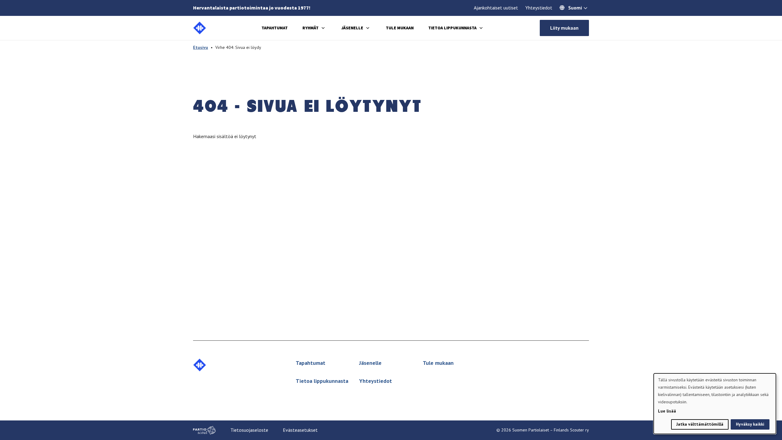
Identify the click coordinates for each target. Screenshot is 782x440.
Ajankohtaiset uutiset (496, 8)
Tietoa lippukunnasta (452, 28)
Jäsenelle (352, 28)
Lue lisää (667, 411)
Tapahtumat (274, 28)
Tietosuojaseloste (249, 430)
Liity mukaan (564, 28)
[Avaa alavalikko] (323, 28)
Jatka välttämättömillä (699, 424)
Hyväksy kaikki (750, 424)
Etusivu (200, 47)
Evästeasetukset (300, 430)
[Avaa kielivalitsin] (585, 8)
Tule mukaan (400, 28)
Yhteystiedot (538, 8)
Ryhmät (310, 28)
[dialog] (715, 403)
